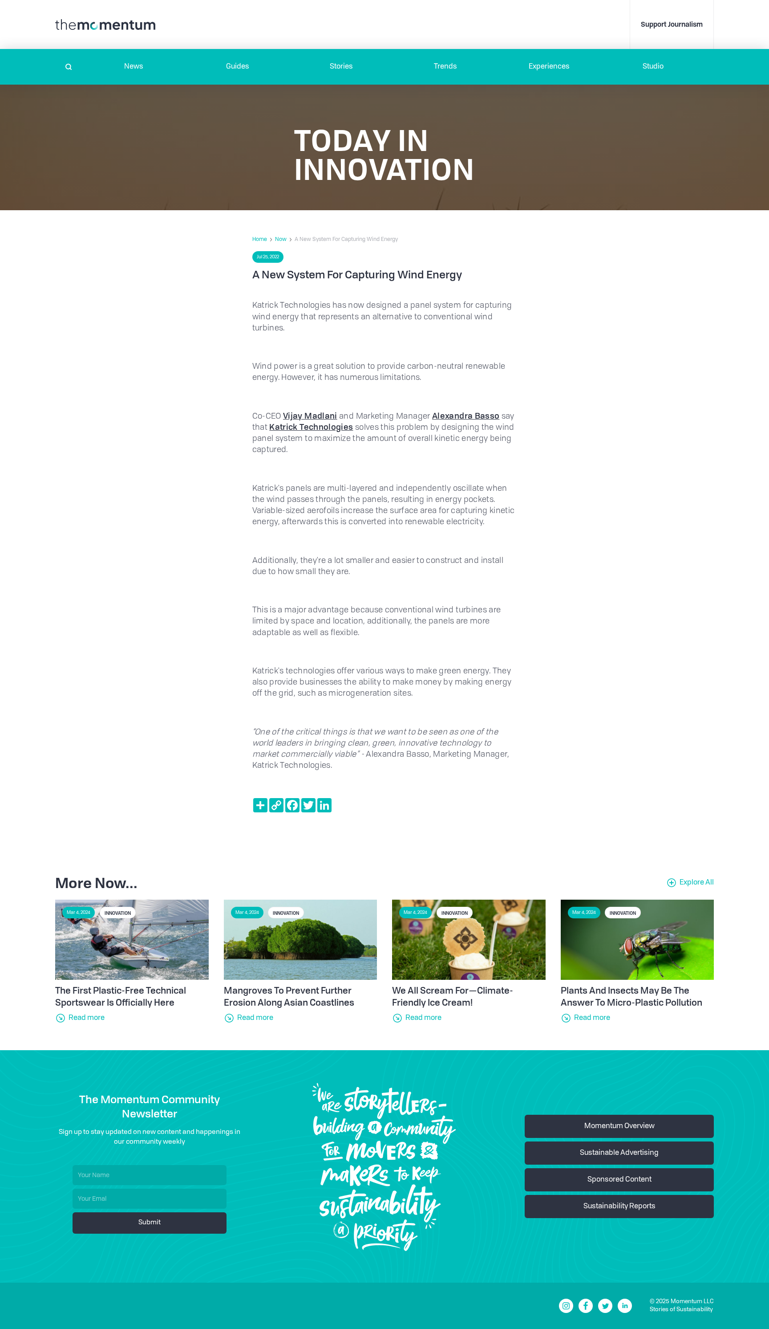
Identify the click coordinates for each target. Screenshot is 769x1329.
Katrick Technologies (311, 426)
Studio (653, 66)
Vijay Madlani (310, 415)
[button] (134, 67)
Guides (237, 66)
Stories (341, 66)
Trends (445, 66)
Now (281, 239)
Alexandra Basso (465, 415)
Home (259, 239)
